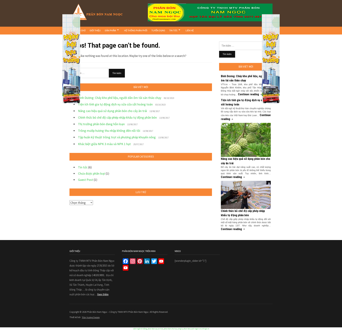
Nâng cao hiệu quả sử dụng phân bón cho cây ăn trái (112, 111)
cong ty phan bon (184, 329)
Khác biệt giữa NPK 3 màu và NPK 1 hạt (104, 144)
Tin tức (173, 30)
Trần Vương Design (91, 317)
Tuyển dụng (158, 30)
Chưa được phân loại (91, 173)
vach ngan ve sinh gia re (200, 329)
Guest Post (85, 180)
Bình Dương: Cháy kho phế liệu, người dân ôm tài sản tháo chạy (119, 98)
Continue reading (250, 94)
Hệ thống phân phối (135, 30)
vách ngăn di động (140, 329)
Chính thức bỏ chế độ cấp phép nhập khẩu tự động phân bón (117, 117)
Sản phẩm (110, 30)
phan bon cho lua (170, 329)
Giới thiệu (95, 30)
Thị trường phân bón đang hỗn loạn (101, 124)
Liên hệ (190, 30)
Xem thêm (102, 294)
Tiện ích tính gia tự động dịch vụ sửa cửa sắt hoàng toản (115, 104)
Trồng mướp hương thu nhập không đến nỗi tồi (109, 131)
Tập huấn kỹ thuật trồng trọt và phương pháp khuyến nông (117, 137)
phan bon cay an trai (155, 329)
